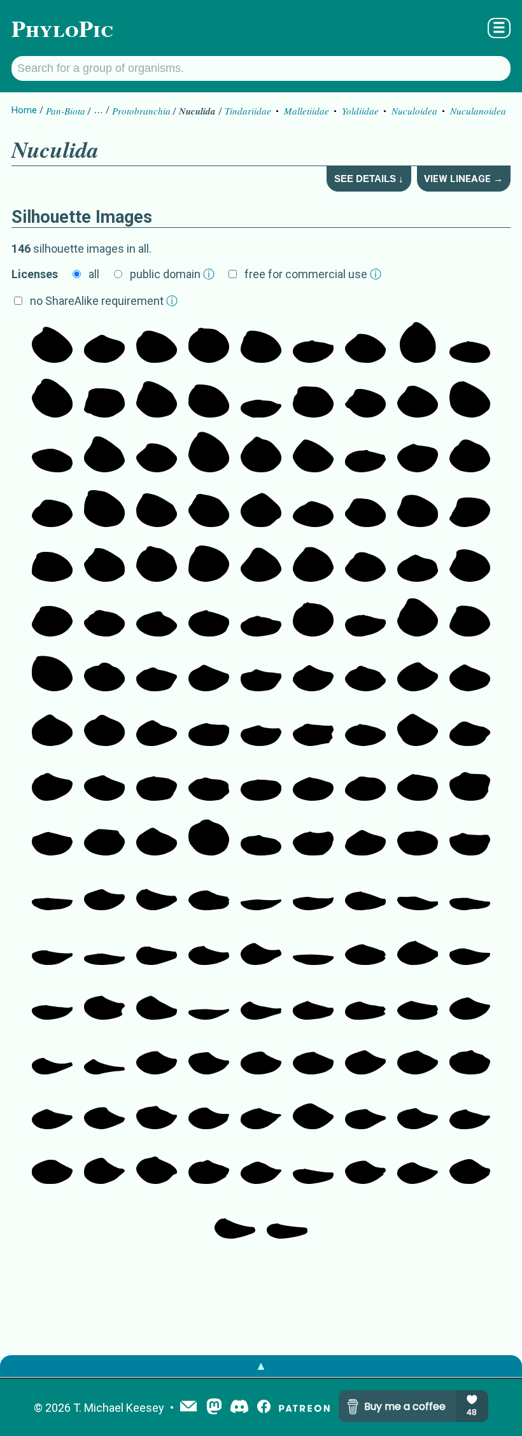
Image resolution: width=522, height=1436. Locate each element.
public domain (172, 274)
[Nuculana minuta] (417, 946)
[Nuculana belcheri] (208, 891)
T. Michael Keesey (118, 1407)
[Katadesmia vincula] (365, 727)
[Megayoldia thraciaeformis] (313, 836)
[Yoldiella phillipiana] (104, 343)
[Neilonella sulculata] (208, 672)
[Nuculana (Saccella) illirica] (313, 1110)
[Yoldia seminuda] (261, 398)
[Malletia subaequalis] (417, 836)
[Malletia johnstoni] (104, 836)
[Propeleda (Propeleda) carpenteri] (235, 1219)
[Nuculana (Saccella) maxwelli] (52, 1110)
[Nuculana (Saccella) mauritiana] (208, 1055)
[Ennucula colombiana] (52, 508)
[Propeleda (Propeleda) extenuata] (156, 891)
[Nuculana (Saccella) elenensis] (208, 1110)
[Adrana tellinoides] (52, 891)
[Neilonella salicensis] (417, 727)
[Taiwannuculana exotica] (469, 836)
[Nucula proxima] (208, 453)
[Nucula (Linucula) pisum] (469, 398)
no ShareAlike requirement (104, 300)
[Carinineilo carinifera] (365, 672)
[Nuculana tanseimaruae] (104, 1055)
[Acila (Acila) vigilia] (104, 398)
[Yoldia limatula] (313, 343)
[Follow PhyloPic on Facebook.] (264, 1408)
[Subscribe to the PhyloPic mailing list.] (188, 1407)
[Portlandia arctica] (156, 672)
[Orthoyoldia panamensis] (261, 781)
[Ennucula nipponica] (365, 343)
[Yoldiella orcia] (417, 453)
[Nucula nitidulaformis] (417, 343)
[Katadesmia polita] (469, 727)
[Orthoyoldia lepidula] (417, 781)
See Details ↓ (369, 178)
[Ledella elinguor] (156, 617)
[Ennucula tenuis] (104, 508)
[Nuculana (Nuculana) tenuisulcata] (365, 891)
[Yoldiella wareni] (313, 508)
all (93, 274)
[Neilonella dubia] (313, 672)
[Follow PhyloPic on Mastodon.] (214, 1407)
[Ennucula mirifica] (469, 453)
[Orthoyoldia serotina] (261, 836)
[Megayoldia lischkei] (261, 727)
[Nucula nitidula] (208, 398)
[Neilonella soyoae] (365, 836)
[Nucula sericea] (52, 672)
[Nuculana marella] (52, 1000)
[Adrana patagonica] (104, 946)
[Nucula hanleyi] (52, 562)
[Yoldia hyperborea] (365, 453)
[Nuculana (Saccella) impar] (469, 1110)
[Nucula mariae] (261, 562)
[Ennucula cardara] (156, 453)
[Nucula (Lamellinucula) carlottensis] (208, 562)
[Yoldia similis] (261, 617)
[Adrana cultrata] (313, 946)
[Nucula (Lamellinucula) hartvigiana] (156, 343)
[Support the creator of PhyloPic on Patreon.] (304, 1407)
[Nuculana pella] (104, 1000)
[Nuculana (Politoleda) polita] (365, 1110)
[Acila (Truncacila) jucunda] (104, 562)
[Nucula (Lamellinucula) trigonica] (104, 453)
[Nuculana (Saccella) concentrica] (417, 1164)
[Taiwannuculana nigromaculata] (261, 672)
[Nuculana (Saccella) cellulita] (52, 1164)
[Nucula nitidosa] (52, 617)
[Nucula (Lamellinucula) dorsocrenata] (469, 617)
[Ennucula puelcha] (417, 508)
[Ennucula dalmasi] (365, 562)
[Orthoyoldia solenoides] (52, 836)
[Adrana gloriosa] (469, 891)
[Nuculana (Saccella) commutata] (261, 1164)
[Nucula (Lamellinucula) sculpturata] (417, 398)
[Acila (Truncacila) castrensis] (156, 398)
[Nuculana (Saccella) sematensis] (313, 1055)
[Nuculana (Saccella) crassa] (365, 1164)
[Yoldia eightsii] (52, 453)
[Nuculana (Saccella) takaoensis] (208, 1164)
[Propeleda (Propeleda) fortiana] (287, 1219)
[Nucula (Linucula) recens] (156, 562)
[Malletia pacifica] (208, 781)
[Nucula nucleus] (313, 562)
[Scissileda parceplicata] (104, 781)
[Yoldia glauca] (365, 617)
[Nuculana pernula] (156, 1000)
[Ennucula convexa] (365, 508)
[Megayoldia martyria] (208, 727)
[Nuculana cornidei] (261, 1000)
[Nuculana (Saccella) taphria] (261, 1055)
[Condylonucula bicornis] (313, 617)
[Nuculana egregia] (52, 946)
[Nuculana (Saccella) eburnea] (104, 1110)
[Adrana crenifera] (261, 891)
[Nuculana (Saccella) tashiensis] (156, 1055)
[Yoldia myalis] (469, 343)
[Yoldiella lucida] (208, 617)
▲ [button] (261, 1365)
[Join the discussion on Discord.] (239, 1408)
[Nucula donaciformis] (469, 508)
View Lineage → (463, 179)
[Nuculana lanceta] (52, 1055)
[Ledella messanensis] (156, 1164)
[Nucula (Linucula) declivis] (261, 343)
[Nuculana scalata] (156, 946)
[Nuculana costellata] (469, 946)
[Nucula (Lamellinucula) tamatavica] (52, 398)
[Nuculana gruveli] (469, 1000)
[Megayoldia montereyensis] (365, 781)
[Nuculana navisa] (208, 946)
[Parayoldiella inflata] (104, 672)
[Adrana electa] (208, 1000)
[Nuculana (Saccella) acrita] (261, 1110)
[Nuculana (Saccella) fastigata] (156, 1110)
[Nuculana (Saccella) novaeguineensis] (417, 1055)
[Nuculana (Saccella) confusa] (469, 1055)
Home (24, 110)
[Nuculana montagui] (104, 891)
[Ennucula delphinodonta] (313, 398)
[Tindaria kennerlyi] (104, 727)
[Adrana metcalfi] (313, 891)
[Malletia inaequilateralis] (469, 781)
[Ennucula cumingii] (104, 617)
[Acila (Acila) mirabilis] (365, 398)
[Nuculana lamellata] (365, 946)
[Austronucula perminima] (208, 343)
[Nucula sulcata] (417, 617)
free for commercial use (312, 274)
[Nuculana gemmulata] (417, 1000)
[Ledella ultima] (261, 508)
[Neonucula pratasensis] (52, 343)
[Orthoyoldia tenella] (156, 781)
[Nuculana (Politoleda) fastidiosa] (417, 1110)
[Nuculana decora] (417, 891)
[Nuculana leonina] (313, 1000)
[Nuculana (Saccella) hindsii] (104, 1164)
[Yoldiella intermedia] (417, 562)
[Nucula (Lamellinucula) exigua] (313, 453)
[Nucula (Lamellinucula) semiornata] (156, 508)
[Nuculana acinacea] (261, 946)
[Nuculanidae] (417, 672)
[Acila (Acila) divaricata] (469, 562)
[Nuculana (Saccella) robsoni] (469, 1164)
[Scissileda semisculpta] (313, 781)
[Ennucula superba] (208, 508)
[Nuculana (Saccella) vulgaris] (365, 1055)
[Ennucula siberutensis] (261, 453)
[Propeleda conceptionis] (313, 1164)
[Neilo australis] (313, 727)
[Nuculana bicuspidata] (365, 1000)
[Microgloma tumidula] (208, 836)
